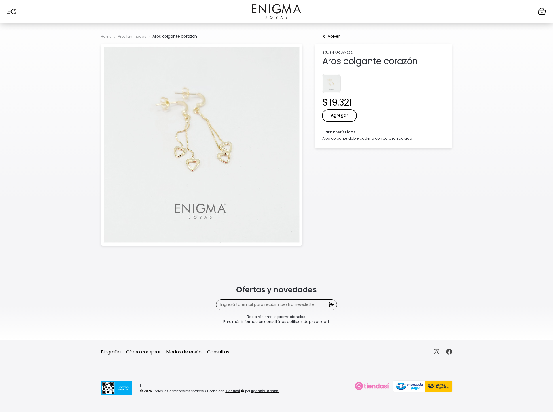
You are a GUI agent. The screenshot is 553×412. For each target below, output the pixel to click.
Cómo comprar (143, 352)
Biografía (111, 352)
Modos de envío (183, 352)
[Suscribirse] (331, 305)
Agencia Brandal (265, 391)
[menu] (11, 11)
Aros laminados (132, 36)
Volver (334, 36)
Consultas (218, 352)
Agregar (339, 115)
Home (106, 36)
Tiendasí (232, 391)
